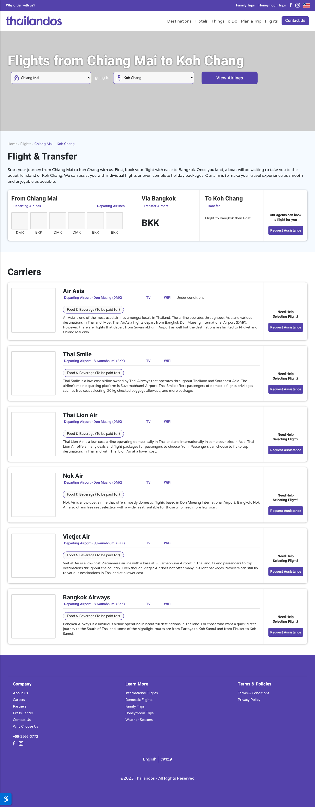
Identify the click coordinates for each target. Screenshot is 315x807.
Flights (25, 144)
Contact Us (295, 20)
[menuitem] (150, 759)
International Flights (141, 693)
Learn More (136, 684)
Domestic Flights (139, 699)
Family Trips (245, 5)
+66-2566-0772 (25, 736)
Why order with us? (20, 5)
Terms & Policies (254, 684)
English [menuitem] (149, 759)
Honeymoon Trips (272, 5)
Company (22, 684)
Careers (19, 699)
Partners (20, 706)
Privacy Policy (249, 699)
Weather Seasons (139, 719)
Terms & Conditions (253, 693)
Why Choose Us (25, 726)
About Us (20, 693)
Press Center (23, 713)
